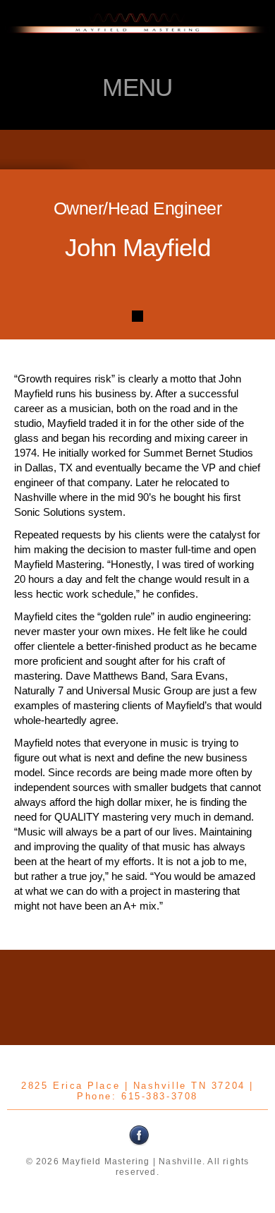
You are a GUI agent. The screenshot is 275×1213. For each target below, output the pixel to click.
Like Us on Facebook (139, 1135)
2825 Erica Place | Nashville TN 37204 (133, 1085)
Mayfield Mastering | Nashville (137, 39)
